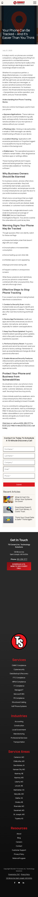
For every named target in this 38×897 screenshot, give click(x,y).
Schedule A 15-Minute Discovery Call (19, 566)
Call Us (2, 3)
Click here (6, 423)
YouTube (19, 883)
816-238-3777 (25, 423)
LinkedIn (23, 883)
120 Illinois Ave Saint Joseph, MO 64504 (19, 878)
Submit (19, 484)
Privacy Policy (25, 874)
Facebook (15, 883)
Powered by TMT (14, 874)
